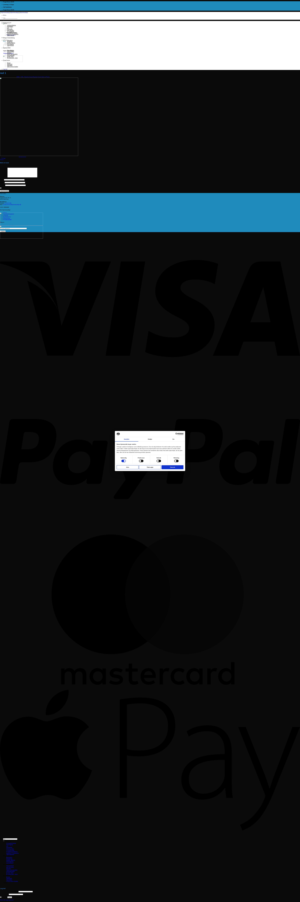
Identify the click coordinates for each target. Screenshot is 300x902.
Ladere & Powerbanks (12, 34)
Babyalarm (10, 40)
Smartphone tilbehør (12, 32)
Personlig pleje (10, 55)
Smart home (6, 60)
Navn (2, 179)
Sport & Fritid (6, 864)
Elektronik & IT (7, 22)
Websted (2, 185)
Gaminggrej (9, 844)
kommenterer (22, 157)
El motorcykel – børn (12, 58)
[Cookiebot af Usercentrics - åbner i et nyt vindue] (176, 434)
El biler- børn (10, 56)
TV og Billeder (10, 31)
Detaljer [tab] (150, 439)
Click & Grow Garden (12, 66)
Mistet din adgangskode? (7, 900)
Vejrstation (9, 65)
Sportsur (9, 53)
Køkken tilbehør (11, 43)
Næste (2, 159)
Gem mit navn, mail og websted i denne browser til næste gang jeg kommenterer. (24, 188)
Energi (8, 63)
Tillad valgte (150, 467)
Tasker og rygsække (12, 54)
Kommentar (3, 177)
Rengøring (9, 41)
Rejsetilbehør (10, 50)
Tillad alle (172, 467)
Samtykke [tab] (126, 439)
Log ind (9, 897)
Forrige (3, 158)
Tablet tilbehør (10, 35)
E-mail (2, 182)
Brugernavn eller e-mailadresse (9, 891)
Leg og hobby (10, 51)
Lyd (7, 846)
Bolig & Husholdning (9, 38)
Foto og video (10, 849)
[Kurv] (5, 23)
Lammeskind (10, 45)
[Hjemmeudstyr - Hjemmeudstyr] (14, 12)
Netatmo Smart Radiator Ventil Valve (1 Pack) (36, 77)
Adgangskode (4, 894)
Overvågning (10, 44)
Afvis (127, 467)
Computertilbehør (11, 843)
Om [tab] (173, 439)
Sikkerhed (9, 64)
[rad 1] (39, 155)
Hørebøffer (9, 847)
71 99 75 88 (8, 203)
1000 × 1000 (19, 77)
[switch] (141, 461)
